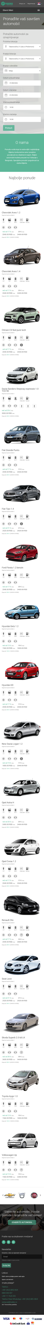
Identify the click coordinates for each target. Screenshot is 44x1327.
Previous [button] (3, 1195)
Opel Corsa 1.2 (9, 861)
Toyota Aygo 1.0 (10, 1096)
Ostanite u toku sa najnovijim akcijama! (14, 1253)
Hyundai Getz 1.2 (10, 626)
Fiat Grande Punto (10, 450)
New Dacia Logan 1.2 (12, 744)
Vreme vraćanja (9, 114)
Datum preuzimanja (11, 78)
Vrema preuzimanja (11, 102)
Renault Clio (7, 920)
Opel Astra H (8, 802)
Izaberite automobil (22, 1222)
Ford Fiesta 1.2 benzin (12, 567)
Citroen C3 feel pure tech (14, 330)
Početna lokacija (10, 41)
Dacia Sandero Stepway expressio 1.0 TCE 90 (20, 389)
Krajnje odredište (10, 66)
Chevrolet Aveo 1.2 (11, 212)
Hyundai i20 (7, 685)
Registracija (31, 3)
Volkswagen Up (9, 1155)
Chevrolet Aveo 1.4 (11, 271)
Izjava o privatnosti (7, 1279)
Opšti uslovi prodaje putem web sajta (13, 1276)
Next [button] (40, 1195)
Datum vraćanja (9, 90)
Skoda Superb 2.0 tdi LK (13, 1037)
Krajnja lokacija (9, 54)
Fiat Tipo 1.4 (8, 509)
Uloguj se (22, 3)
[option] (10, 1195)
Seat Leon (7, 978)
